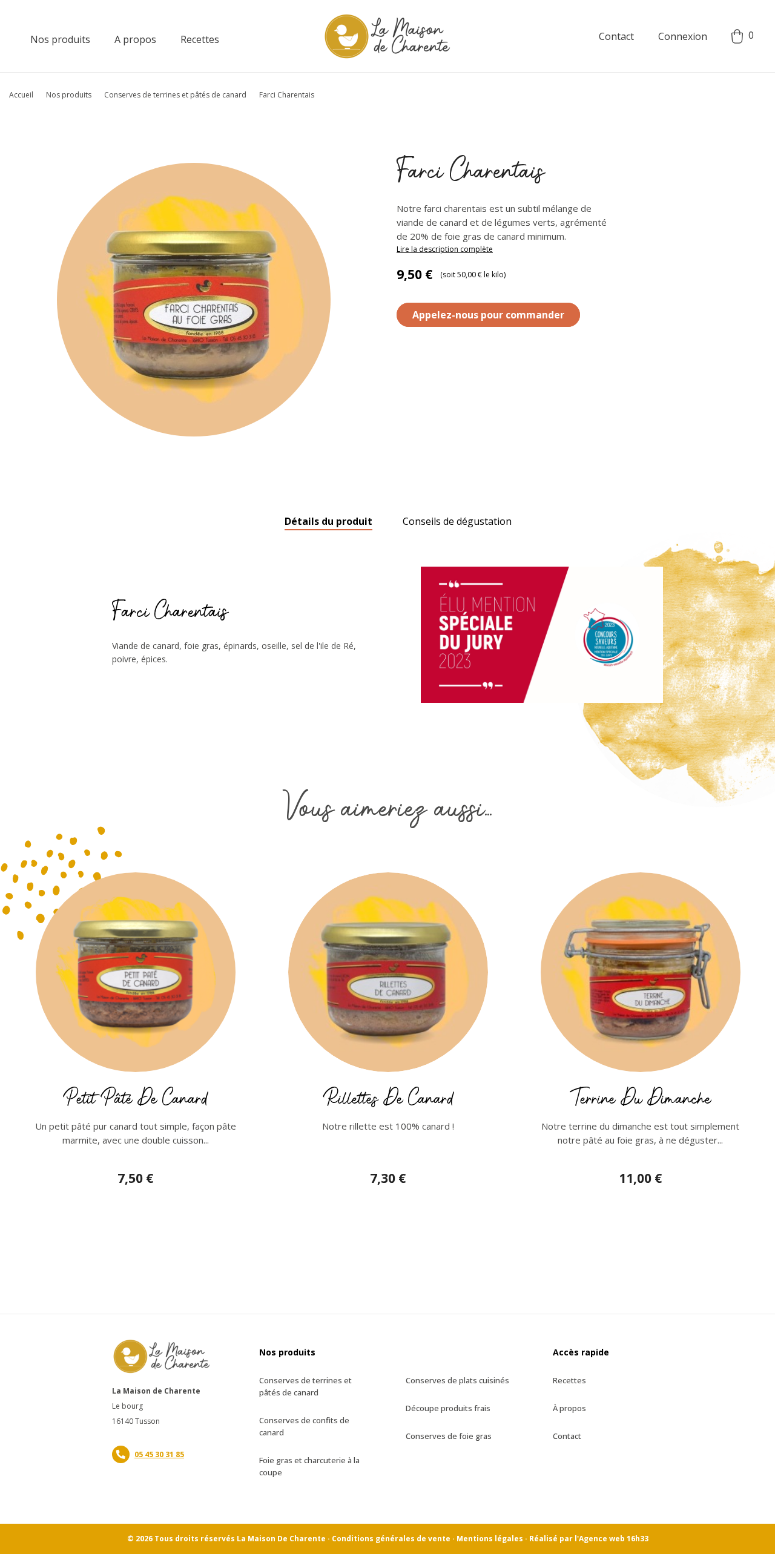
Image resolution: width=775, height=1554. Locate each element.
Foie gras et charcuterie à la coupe (309, 1466)
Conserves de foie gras (449, 1436)
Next (748, 978)
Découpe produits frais (448, 1408)
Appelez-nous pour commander (488, 314)
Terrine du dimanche (640, 1098)
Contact (616, 36)
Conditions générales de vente (391, 1538)
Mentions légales (490, 1538)
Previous (27, 978)
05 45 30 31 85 (159, 1454)
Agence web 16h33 (613, 1538)
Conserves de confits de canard (304, 1426)
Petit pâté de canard (135, 1098)
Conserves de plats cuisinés (457, 1380)
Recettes (569, 1380)
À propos (569, 1408)
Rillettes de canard (388, 1098)
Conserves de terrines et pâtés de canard (305, 1386)
